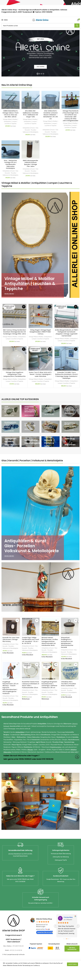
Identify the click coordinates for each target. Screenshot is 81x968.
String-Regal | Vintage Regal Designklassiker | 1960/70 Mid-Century (40, 332)
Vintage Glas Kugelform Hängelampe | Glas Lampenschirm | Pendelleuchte (14, 374)
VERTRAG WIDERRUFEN (72, 948)
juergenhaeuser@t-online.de (15, 954)
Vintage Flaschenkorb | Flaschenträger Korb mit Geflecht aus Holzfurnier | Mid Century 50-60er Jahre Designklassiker (70, 116)
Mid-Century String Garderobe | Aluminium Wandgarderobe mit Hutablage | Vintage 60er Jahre (14, 332)
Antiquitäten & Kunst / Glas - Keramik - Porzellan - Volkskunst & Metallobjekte (30, 130)
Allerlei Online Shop (9, 723)
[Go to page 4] (68, 938)
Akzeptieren (72, 964)
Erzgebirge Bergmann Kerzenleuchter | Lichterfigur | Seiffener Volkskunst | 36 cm (49, 685)
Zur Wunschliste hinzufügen (23, 306)
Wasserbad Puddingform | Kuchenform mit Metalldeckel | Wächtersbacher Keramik (67, 642)
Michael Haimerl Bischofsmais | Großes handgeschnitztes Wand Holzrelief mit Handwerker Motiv (50, 641)
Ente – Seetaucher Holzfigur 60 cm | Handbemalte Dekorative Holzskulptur (10, 164)
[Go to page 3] (66, 938)
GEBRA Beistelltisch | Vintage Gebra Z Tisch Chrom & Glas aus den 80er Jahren (10, 114)
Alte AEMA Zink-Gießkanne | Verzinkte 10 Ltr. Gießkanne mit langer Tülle (30, 114)
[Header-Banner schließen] (78, 2)
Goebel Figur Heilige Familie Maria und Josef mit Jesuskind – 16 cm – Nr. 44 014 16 (30, 640)
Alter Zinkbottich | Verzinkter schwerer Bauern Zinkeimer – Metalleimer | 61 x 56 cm (50, 115)
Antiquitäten (42, 723)
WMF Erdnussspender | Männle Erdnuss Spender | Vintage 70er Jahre (30, 163)
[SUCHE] (77, 25)
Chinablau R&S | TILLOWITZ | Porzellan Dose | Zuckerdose (68, 684)
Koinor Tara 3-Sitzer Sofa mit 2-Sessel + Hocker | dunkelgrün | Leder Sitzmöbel (40, 374)
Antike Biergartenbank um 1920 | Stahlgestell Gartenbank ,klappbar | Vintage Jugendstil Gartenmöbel (66, 333)
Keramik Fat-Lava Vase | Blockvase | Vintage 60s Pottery (11, 639)
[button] (8, 653)
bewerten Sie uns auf (44, 932)
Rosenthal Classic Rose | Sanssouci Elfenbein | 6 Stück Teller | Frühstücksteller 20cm (30, 685)
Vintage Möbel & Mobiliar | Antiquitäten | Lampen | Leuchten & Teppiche (10, 121)
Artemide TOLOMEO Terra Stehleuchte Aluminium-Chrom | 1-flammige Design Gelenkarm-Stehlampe (66, 375)
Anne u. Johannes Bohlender (70, 917)
